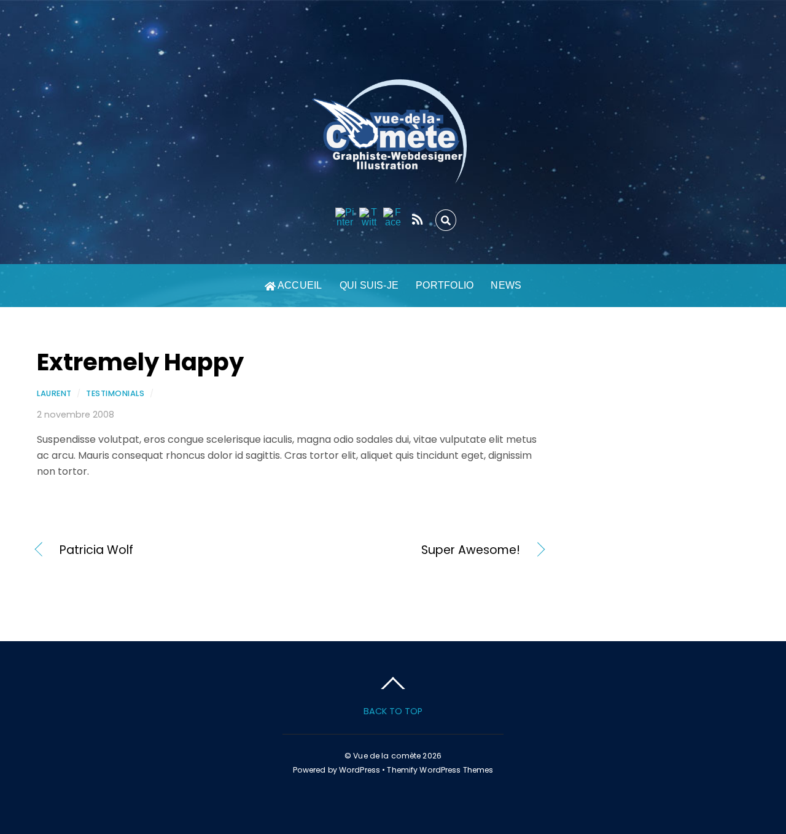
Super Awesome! (412, 550)
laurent (54, 393)
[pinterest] (345, 217)
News (506, 285)
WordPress (359, 770)
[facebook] (393, 217)
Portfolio (444, 285)
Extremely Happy (140, 362)
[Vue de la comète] (393, 171)
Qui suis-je (369, 285)
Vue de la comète (387, 755)
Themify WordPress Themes (440, 770)
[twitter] (369, 217)
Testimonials (115, 393)
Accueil (299, 285)
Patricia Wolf (96, 550)
